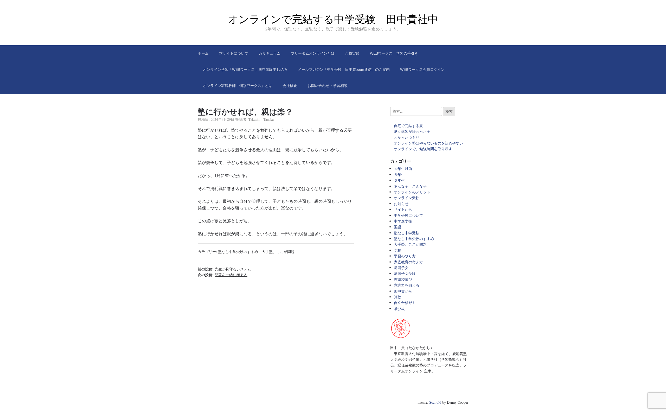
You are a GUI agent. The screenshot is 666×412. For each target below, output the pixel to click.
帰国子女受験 (405, 273)
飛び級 (399, 308)
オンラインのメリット (412, 191)
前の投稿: (224, 269)
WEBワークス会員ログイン (422, 69)
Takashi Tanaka (261, 119)
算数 (397, 296)
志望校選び (403, 279)
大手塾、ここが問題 (278, 251)
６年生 (399, 180)
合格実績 (352, 53)
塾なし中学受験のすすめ (238, 251)
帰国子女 (401, 267)
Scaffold (435, 402)
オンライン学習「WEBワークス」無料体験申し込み (245, 69)
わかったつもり (406, 137)
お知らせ (401, 203)
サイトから (403, 209)
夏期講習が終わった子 (412, 131)
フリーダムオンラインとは (313, 53)
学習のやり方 (405, 255)
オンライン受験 (406, 197)
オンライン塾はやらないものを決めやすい (430, 143)
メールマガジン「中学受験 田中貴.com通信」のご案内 (344, 69)
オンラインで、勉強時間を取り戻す (423, 148)
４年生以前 (403, 168)
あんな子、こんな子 (410, 186)
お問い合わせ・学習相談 (328, 86)
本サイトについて (233, 53)
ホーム (203, 53)
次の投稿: (222, 275)
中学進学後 (403, 221)
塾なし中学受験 (406, 232)
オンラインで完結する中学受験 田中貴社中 (333, 19)
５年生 (399, 174)
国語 (397, 226)
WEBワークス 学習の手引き (394, 53)
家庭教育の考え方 (408, 261)
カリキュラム (269, 53)
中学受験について (408, 215)
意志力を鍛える (406, 285)
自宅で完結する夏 (408, 125)
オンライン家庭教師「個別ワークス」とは (237, 86)
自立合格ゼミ (405, 302)
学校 (397, 250)
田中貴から (403, 291)
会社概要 (290, 86)
